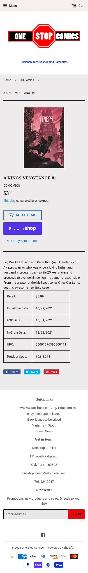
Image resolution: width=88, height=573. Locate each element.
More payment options (22, 241)
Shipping (9, 200)
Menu (13, 5)
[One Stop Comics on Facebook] (43, 535)
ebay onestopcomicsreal (44, 413)
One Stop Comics (33, 547)
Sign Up (76, 514)
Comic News (44, 431)
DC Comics (27, 80)
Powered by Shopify (60, 547)
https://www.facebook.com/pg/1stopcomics (44, 408)
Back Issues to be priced (44, 419)
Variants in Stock (44, 425)
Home (7, 80)
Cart (81, 5)
